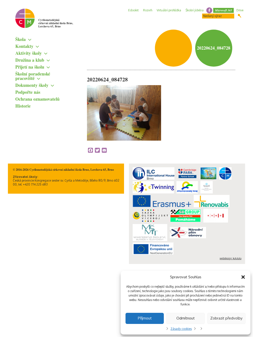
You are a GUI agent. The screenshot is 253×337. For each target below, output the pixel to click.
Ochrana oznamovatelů (37, 99)
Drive (239, 10)
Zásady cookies (181, 329)
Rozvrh (147, 10)
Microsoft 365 (223, 10)
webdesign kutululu (230, 258)
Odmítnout (185, 318)
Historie (23, 106)
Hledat (239, 15)
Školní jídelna (195, 10)
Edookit (133, 10)
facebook (209, 10)
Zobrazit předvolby (226, 318)
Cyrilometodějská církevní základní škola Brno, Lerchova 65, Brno (55, 23)
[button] (243, 277)
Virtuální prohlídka (169, 10)
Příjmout (145, 318)
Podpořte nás (27, 92)
